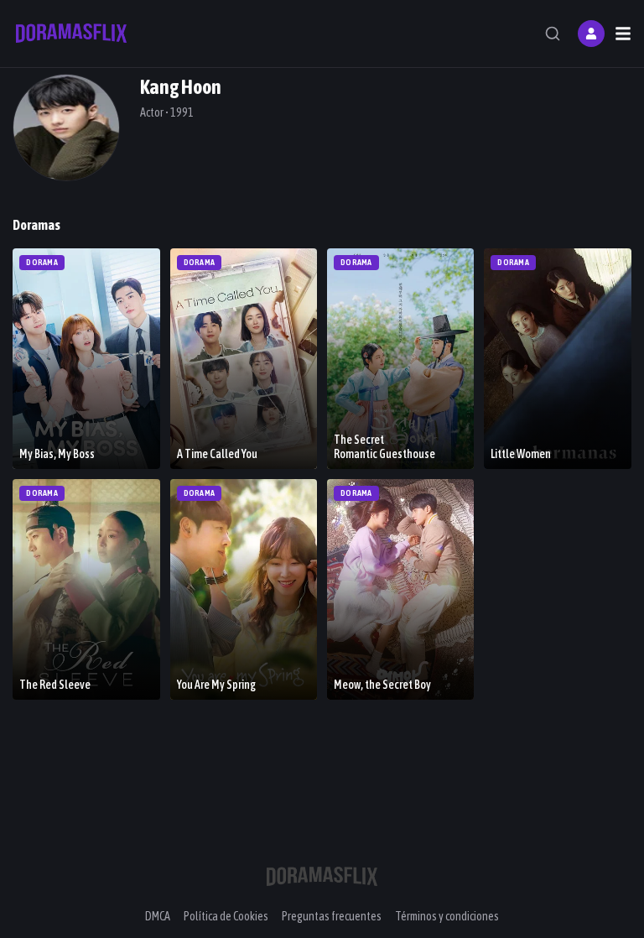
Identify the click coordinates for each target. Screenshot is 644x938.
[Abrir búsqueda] (553, 33)
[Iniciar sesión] (591, 33)
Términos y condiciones (447, 916)
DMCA (157, 916)
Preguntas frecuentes (332, 916)
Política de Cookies (226, 916)
